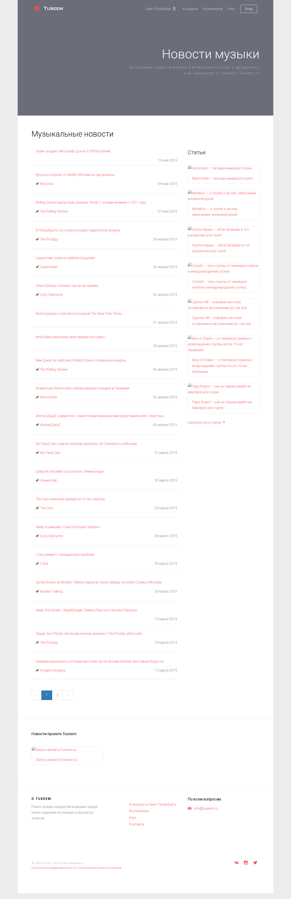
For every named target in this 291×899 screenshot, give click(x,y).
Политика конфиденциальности (54, 867)
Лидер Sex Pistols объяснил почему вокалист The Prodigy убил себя (89, 634)
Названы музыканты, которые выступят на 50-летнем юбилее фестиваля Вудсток (100, 661)
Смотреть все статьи (205, 422)
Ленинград (48, 480)
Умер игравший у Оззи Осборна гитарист (68, 527)
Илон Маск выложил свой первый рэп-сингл (70, 337)
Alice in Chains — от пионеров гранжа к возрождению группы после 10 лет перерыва (222, 365)
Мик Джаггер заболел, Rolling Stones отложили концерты (81, 360)
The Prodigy (49, 239)
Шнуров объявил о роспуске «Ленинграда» (70, 471)
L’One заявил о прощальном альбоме (65, 555)
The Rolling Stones (54, 211)
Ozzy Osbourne (51, 295)
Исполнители (213, 9)
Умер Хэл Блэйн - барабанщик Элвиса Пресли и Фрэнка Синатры (86, 610)
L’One (44, 564)
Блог (231, 9)
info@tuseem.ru (206, 808)
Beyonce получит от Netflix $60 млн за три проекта (75, 175)
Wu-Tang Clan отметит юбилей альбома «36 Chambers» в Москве (86, 444)
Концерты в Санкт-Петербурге (152, 804)
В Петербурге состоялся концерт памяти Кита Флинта (78, 230)
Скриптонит (49, 267)
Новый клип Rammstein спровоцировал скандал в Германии (82, 388)
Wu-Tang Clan (50, 453)
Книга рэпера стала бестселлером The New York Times (79, 314)
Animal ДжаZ (50, 425)
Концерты (190, 9)
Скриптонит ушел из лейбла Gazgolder (65, 258)
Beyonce (46, 184)
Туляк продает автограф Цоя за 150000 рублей (73, 151)
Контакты (136, 824)
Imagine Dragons (53, 670)
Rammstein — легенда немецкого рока (222, 178)
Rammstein (48, 397)
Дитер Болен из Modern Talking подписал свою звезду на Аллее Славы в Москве (99, 582)
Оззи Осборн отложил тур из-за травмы (67, 286)
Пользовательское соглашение (100, 867)
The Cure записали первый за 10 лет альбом (70, 499)
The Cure (46, 508)
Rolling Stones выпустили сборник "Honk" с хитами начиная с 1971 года (91, 202)
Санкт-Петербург (159, 9)
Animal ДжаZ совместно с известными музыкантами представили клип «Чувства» (100, 416)
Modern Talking (51, 591)
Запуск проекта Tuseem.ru (56, 760)
